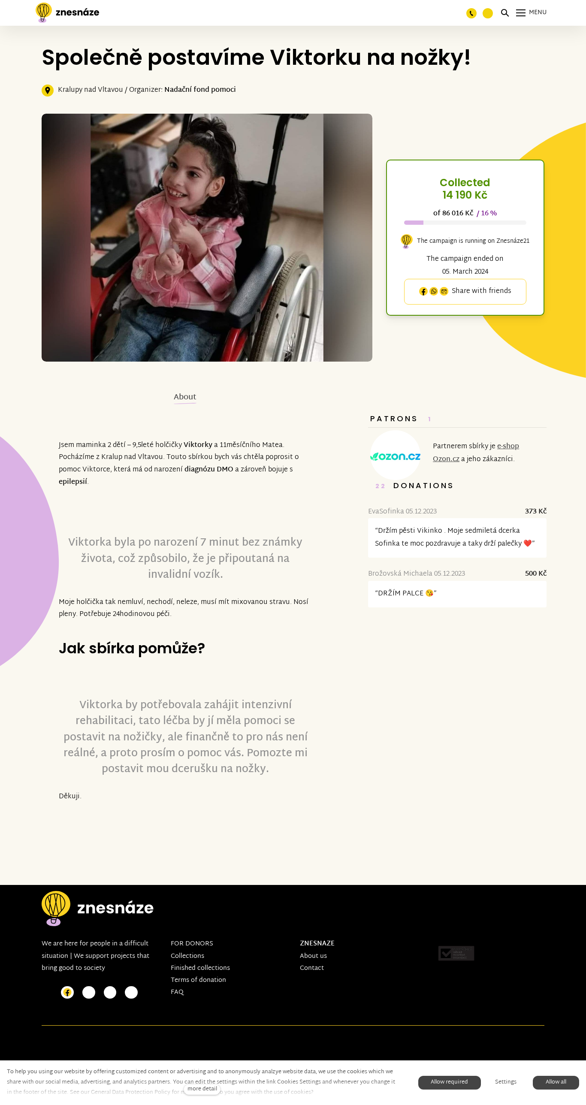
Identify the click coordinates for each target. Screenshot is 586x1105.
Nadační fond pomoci (200, 90)
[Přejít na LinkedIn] (131, 993)
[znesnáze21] (67, 13)
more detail (202, 1089)
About (185, 397)
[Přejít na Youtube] (110, 993)
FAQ (177, 992)
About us (313, 956)
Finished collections (200, 968)
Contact (312, 968)
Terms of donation (198, 980)
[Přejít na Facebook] (67, 993)
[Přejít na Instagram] (88, 993)
